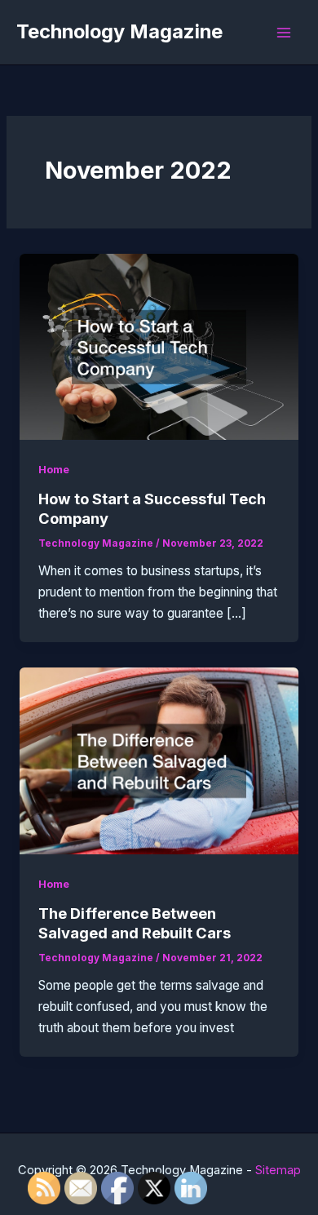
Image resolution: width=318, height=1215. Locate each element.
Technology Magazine (119, 31)
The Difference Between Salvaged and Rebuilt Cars (134, 923)
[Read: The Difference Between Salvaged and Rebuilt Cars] (159, 760)
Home (53, 469)
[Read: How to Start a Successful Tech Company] (159, 345)
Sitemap (278, 1170)
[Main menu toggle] (284, 32)
